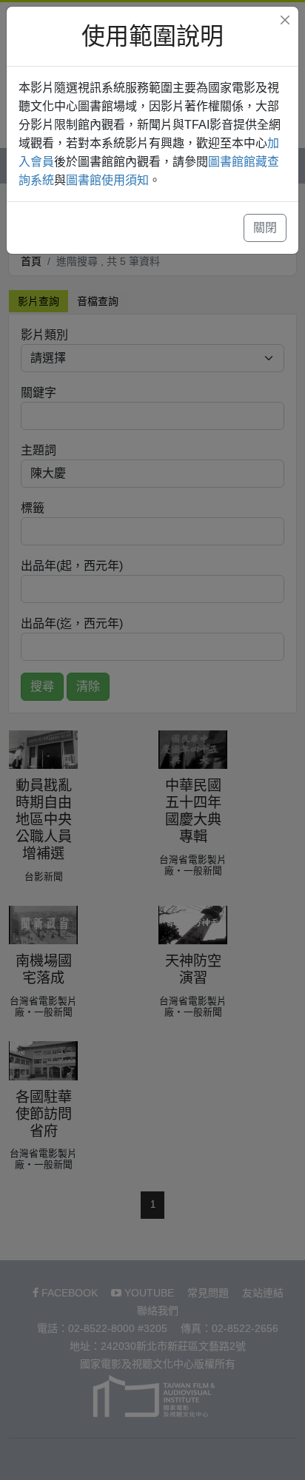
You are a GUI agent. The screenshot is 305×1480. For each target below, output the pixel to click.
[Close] (285, 20)
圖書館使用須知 (107, 180)
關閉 (265, 227)
